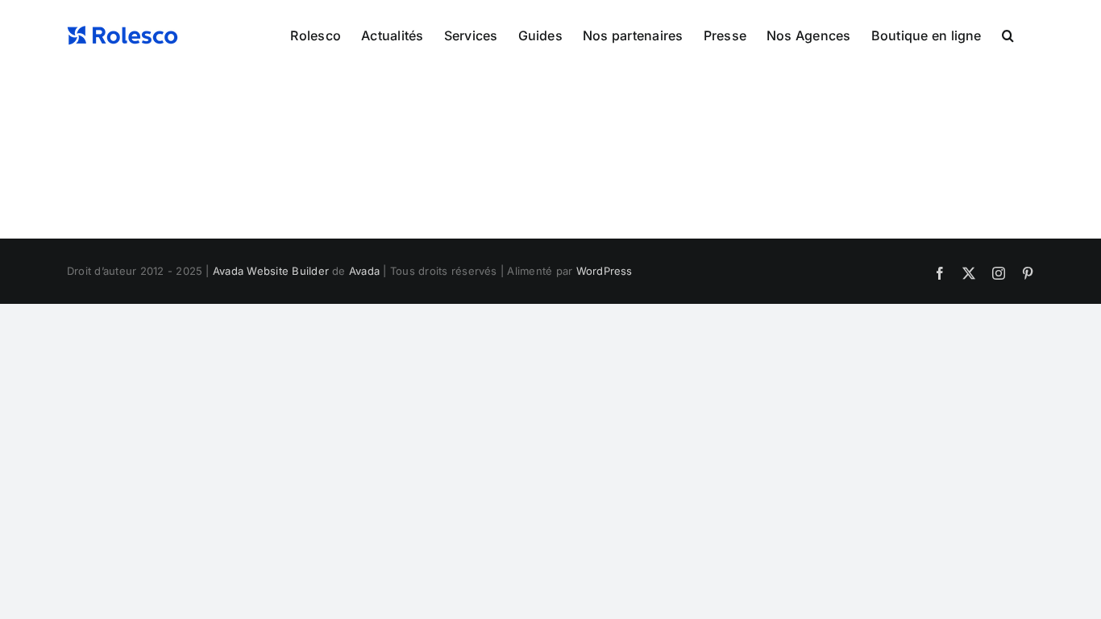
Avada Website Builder (271, 270)
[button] (1008, 34)
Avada (364, 270)
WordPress (604, 270)
